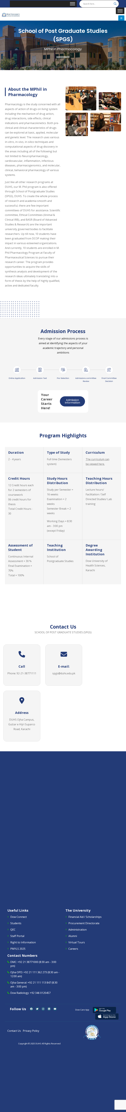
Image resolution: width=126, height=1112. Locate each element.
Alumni (72, 936)
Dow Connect (18, 917)
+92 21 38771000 (28, 962)
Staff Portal (17, 936)
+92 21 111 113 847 (39, 982)
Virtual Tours (76, 942)
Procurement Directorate (83, 923)
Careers (73, 949)
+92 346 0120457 (40, 993)
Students (15, 923)
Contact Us (14, 1031)
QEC (12, 929)
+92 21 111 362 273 (35, 972)
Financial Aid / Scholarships (85, 917)
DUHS (38, 1043)
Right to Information (23, 942)
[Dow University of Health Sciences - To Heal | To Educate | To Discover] (11, 15)
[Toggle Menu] (72, 3)
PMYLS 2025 (17, 949)
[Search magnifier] (115, 3)
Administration (77, 929)
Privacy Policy (31, 1031)
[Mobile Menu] (121, 18)
